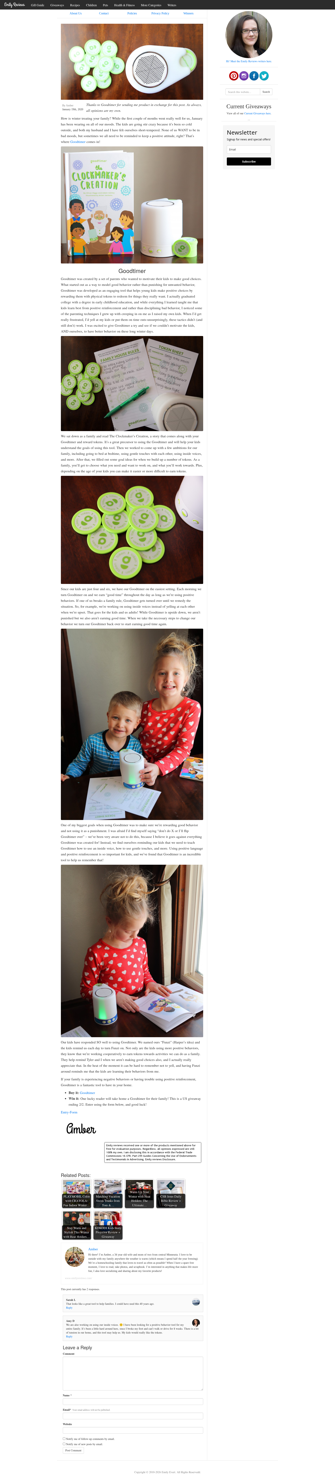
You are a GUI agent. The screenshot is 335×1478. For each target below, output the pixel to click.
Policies (132, 13)
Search (266, 92)
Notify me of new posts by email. (84, 1444)
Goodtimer (77, 141)
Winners (188, 13)
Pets (105, 5)
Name (66, 1395)
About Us (76, 13)
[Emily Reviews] (14, 4)
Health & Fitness (124, 5)
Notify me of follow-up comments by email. (90, 1439)
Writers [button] (172, 5)
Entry (65, 1112)
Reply (69, 1307)
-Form (73, 1112)
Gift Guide (37, 5)
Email (66, 1410)
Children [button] (91, 5)
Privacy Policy (160, 13)
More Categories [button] (151, 5)
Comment (68, 1354)
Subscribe (249, 161)
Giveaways (57, 5)
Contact (104, 13)
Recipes (75, 5)
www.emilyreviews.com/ (78, 1278)
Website (67, 1424)
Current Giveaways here (257, 113)
